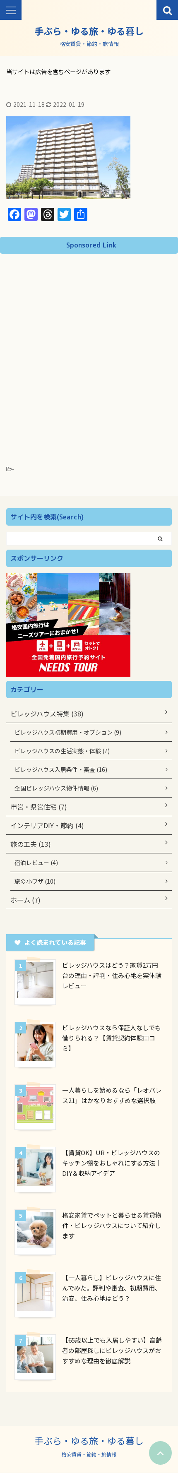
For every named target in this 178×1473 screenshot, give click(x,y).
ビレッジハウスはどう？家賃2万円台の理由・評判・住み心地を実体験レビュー (111, 975)
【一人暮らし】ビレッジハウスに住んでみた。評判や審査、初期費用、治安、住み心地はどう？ (111, 1287)
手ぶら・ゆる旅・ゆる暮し (89, 30)
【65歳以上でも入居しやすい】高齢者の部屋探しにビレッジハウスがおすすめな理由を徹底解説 (112, 1350)
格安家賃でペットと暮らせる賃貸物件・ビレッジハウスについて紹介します (111, 1225)
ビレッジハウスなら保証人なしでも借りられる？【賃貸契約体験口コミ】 (111, 1037)
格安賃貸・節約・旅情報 (89, 1454)
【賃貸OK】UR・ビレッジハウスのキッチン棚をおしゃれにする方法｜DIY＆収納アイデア (111, 1162)
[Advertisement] (89, 351)
